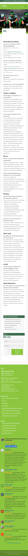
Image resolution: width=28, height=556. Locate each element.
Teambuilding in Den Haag (8, 430)
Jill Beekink (7, 449)
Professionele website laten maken (14, 553)
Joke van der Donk (9, 521)
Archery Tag (5, 403)
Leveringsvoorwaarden (9, 389)
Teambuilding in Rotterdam (9, 428)
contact (12, 187)
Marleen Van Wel (9, 510)
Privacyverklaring (23, 552)
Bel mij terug (17, 352)
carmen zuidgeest (9, 526)
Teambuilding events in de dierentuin (11, 413)
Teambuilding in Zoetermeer (9, 425)
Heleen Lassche (9, 484)
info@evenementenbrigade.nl (14, 52)
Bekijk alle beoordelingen (14, 543)
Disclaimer (17, 552)
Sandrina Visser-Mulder (11, 469)
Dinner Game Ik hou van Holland (10, 398)
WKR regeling (6, 387)
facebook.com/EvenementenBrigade (12, 382)
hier (6, 62)
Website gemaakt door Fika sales (10, 391)
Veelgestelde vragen (8, 385)
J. (5, 533)
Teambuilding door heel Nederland (11, 423)
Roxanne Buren (8, 493)
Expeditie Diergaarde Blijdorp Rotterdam (12, 408)
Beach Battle (5, 406)
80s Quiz (4, 401)
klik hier (19, 57)
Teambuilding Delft (7, 433)
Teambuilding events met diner (10, 415)
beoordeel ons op (10, 446)
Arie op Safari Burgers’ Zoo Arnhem (11, 410)
